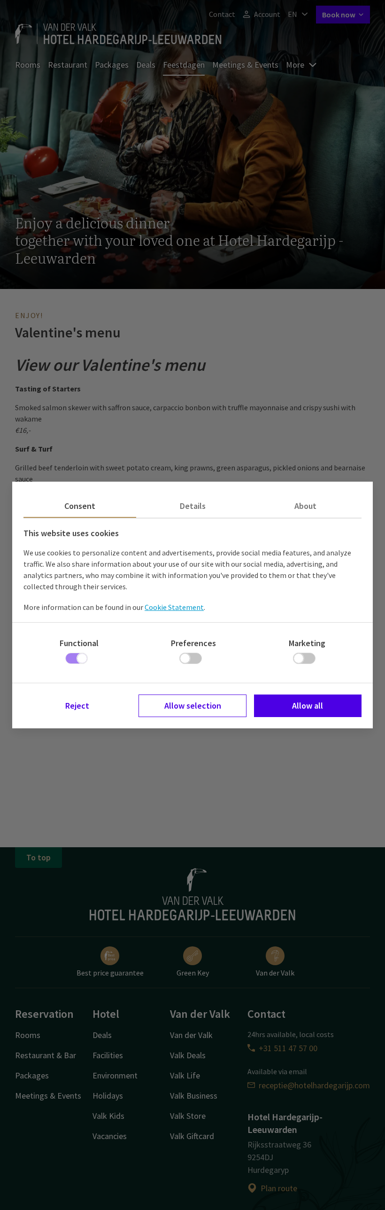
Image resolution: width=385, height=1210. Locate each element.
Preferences (193, 643)
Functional (79, 643)
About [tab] (305, 505)
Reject (77, 705)
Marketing (307, 643)
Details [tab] (193, 505)
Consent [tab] (79, 505)
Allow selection (192, 705)
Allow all (307, 705)
